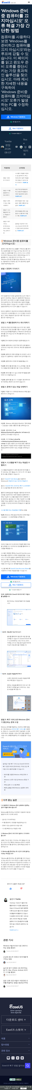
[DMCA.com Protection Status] (19, 1079)
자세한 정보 (15, 1088)
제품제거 (26, 1083)
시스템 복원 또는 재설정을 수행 (11, 510)
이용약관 (21, 1083)
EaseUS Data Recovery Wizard (20, 568)
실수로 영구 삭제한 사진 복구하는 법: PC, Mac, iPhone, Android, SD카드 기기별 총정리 (15, 970)
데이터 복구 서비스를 (18, 729)
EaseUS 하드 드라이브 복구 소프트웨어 (18, 486)
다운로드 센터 (14, 1019)
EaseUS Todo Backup (11, 479)
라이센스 (16, 1083)
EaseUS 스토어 (14, 1029)
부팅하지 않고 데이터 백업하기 (18, 481)
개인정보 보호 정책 (8, 1083)
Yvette (8, 141)
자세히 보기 (18, 196)
